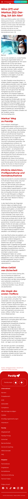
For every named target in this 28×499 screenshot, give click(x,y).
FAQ (2, 454)
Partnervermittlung (7, 475)
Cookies (3, 415)
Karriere (3, 392)
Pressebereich (5, 396)
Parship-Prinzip (6, 435)
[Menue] (2, 2)
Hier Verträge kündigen (8, 411)
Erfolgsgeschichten (10, 2)
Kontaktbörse (5, 471)
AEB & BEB (4, 404)
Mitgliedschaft (5, 432)
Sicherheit (4, 439)
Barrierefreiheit (6, 443)
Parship (3, 367)
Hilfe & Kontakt (6, 450)
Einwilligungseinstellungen (9, 419)
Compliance (5, 407)
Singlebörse (5, 467)
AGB (2, 400)
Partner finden (6, 479)
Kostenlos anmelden (21, 1)
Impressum (4, 422)
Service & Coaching (7, 447)
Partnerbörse (5, 464)
